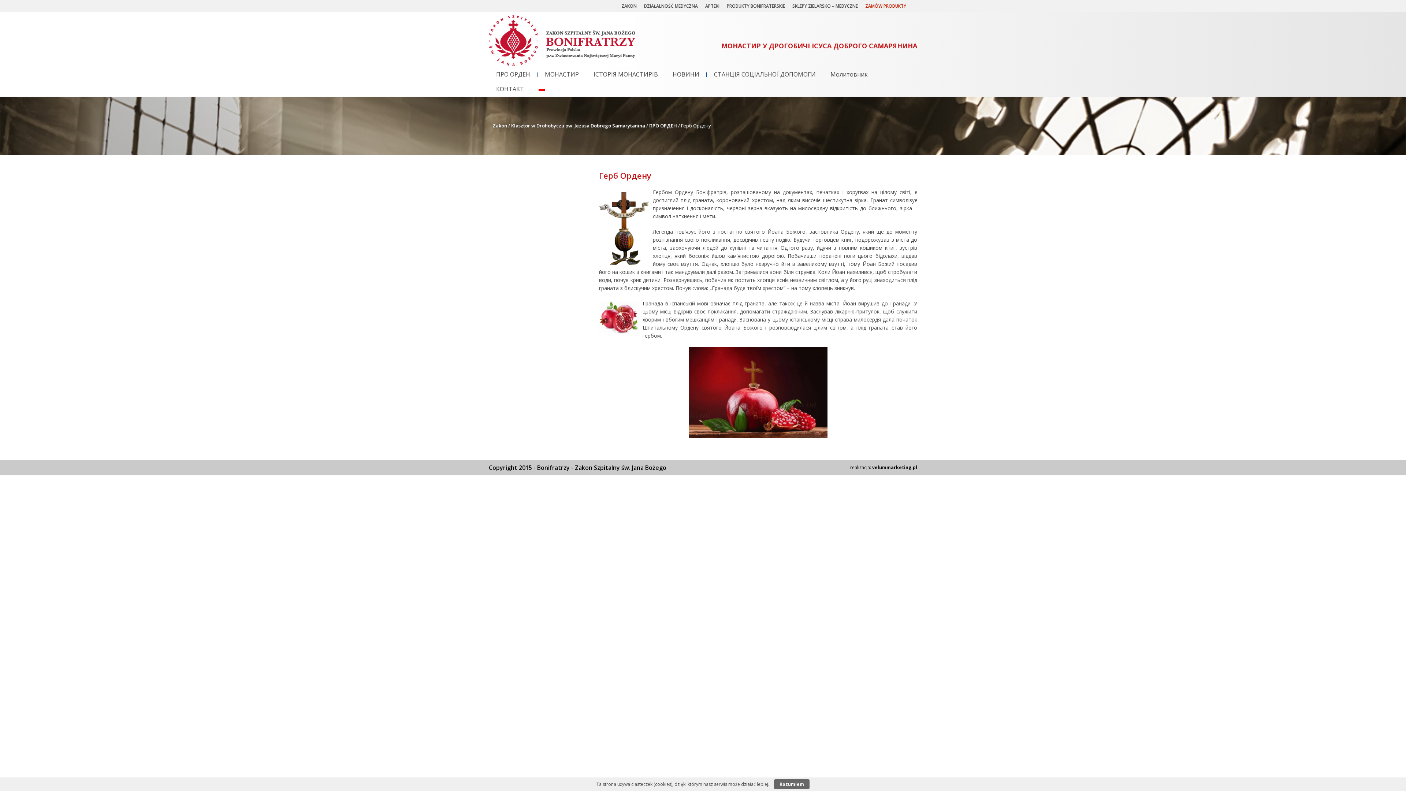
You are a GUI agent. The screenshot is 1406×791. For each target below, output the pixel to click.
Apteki (712, 6)
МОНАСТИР (562, 74)
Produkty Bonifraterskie (756, 6)
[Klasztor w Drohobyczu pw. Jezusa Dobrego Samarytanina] (562, 63)
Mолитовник (849, 74)
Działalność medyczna (671, 6)
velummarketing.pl (894, 467)
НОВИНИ (686, 74)
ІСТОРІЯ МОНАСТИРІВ (626, 74)
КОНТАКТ (510, 89)
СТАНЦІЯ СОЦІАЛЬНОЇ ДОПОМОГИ (765, 74)
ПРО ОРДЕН (513, 74)
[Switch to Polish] (542, 89)
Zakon (629, 6)
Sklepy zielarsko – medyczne (825, 6)
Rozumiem (792, 784)
